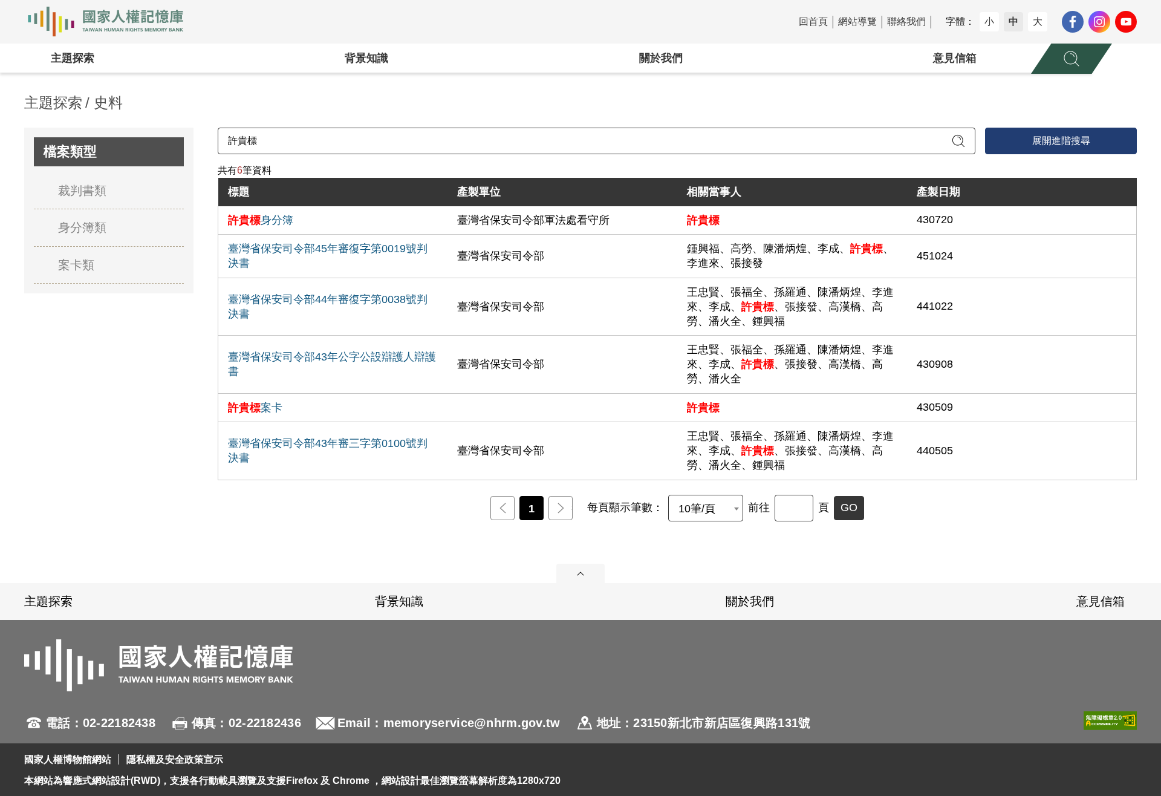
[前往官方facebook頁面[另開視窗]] (1073, 22)
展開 (580, 573)
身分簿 (260, 220)
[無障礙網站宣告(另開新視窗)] (1110, 722)
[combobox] (705, 508)
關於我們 (661, 58)
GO (849, 507)
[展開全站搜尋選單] (1071, 59)
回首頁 (813, 21)
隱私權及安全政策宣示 (174, 759)
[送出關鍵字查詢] (958, 141)
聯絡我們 (906, 21)
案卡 (255, 408)
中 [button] (1013, 21)
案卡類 (76, 265)
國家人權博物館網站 (67, 759)
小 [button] (989, 21)
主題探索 (72, 58)
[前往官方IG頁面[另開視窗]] (1099, 22)
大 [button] (1037, 21)
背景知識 (366, 58)
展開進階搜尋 (1061, 140)
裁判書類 (82, 190)
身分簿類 (82, 227)
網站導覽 (857, 21)
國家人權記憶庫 (112, 22)
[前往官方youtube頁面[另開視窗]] (1126, 22)
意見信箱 (955, 58)
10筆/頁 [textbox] (696, 509)
